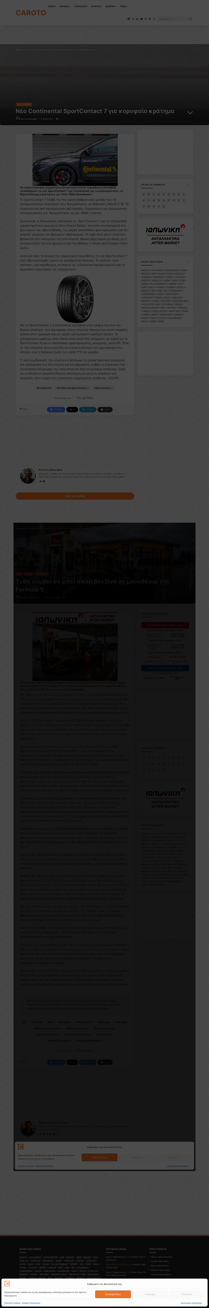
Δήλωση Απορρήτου (31, 1303)
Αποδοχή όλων (113, 1294)
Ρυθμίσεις (187, 1294)
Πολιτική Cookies (12, 1303)
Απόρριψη (150, 1294)
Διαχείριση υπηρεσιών (191, 1303)
